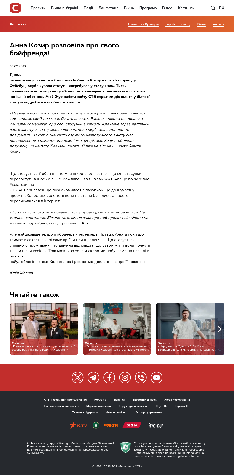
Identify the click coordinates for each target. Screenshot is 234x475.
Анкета (218, 24)
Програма (148, 8)
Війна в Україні (64, 8)
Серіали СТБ (183, 406)
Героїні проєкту (177, 24)
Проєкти (38, 8)
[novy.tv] (96, 426)
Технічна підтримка (85, 412)
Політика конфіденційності (61, 406)
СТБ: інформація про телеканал (65, 399)
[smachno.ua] (156, 426)
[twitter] (78, 377)
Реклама (100, 399)
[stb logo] (15, 8)
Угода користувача (177, 399)
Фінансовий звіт (117, 412)
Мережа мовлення (99, 406)
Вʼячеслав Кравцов (143, 24)
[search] (213, 8)
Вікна (129, 8)
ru (221, 8)
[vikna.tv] (132, 426)
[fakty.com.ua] (111, 426)
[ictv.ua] (78, 426)
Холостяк (18, 24)
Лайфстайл (108, 8)
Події (88, 8)
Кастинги (186, 8)
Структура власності (133, 406)
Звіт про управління (149, 412)
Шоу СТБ (161, 406)
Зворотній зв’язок (145, 399)
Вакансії (119, 399)
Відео (167, 8)
